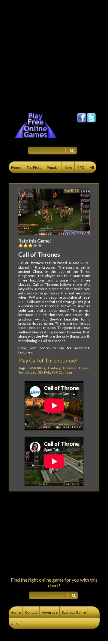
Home (16, 167)
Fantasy (54, 368)
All (92, 167)
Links (15, 623)
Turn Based (27, 372)
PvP (54, 372)
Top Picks (34, 167)
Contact (31, 612)
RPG (80, 167)
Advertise (50, 612)
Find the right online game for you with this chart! (54, 582)
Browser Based (76, 368)
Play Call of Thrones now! (48, 360)
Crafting (65, 372)
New (68, 167)
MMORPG (36, 368)
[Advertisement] (54, 54)
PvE (47, 372)
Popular (53, 167)
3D (40, 372)
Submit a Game (74, 612)
